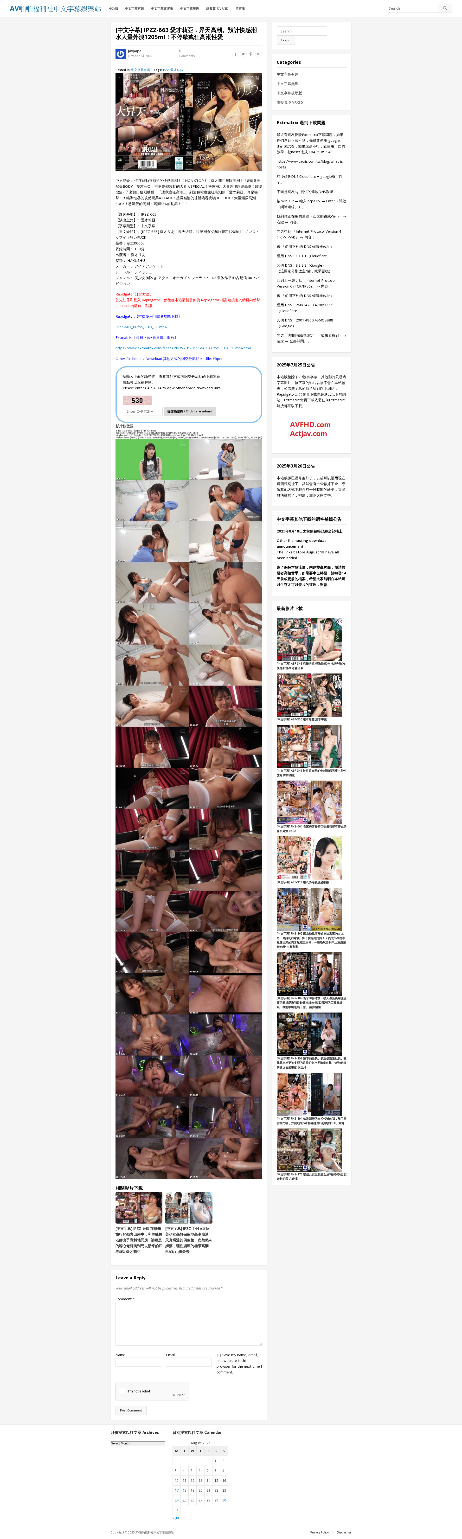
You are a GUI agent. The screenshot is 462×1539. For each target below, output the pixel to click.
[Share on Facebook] (235, 54)
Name (120, 1354)
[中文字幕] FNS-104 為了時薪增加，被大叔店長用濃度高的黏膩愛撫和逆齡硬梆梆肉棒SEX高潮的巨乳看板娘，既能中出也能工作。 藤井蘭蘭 (311, 1002)
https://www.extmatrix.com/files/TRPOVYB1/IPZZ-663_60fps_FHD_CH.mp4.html (183, 348)
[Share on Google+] (258, 54)
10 (177, 1480)
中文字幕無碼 (189, 8)
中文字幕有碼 (134, 8)
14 (208, 1480)
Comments (187, 53)
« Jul (176, 1518)
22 (216, 1490)
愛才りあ (176, 70)
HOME (113, 8)
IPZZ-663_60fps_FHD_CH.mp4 (141, 326)
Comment (125, 1298)
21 (208, 1490)
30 (224, 1500)
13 (200, 1480)
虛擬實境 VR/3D (217, 8)
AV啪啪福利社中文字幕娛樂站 (154, 1532)
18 (184, 1490)
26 (192, 1500)
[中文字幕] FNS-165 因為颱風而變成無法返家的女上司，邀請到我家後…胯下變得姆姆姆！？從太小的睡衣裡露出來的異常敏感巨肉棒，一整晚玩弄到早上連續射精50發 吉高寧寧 (311, 940)
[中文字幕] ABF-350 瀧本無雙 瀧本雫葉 (302, 719)
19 (192, 1490)
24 (177, 1500)
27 (200, 1500)
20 (200, 1490)
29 (216, 1500)
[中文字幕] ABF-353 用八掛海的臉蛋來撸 (303, 882)
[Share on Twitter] (243, 54)
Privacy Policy (319, 1532)
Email (170, 1354)
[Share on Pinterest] (251, 54)
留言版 (240, 8)
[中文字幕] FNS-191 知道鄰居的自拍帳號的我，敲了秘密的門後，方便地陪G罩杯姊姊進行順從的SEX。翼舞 (311, 1120)
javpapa (134, 51)
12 (192, 1480)
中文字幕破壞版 (162, 8)
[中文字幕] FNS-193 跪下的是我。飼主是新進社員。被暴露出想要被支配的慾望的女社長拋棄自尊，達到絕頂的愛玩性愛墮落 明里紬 (311, 1062)
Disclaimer (344, 1532)
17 (177, 1490)
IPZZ (165, 70)
